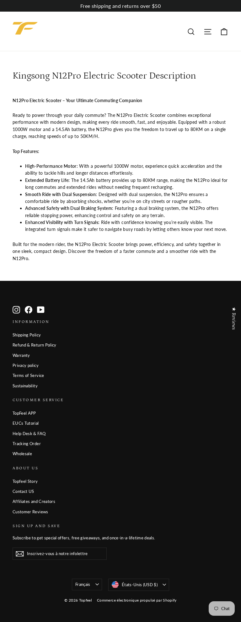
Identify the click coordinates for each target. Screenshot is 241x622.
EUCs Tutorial (26, 423)
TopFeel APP (24, 413)
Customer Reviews (30, 511)
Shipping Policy (27, 334)
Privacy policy (26, 365)
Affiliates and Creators (34, 501)
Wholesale (22, 453)
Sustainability (25, 385)
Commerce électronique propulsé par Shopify (137, 600)
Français (82, 584)
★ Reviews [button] (234, 318)
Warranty (21, 355)
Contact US (23, 491)
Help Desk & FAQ (29, 433)
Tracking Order (27, 443)
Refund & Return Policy (34, 344)
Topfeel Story (25, 481)
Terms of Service (28, 375)
